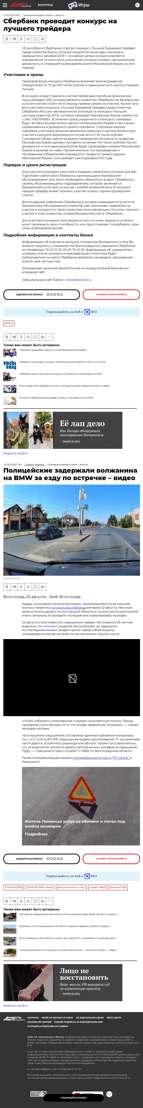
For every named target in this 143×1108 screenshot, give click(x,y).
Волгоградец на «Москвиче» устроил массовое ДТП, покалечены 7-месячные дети (67, 938)
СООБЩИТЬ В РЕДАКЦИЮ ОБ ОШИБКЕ (47, 1026)
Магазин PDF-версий (39, 1022)
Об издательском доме (90, 1018)
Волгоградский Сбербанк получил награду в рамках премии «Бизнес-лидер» (64, 385)
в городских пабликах (69, 607)
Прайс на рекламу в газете (57, 1018)
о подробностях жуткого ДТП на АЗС (101, 758)
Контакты (33, 1018)
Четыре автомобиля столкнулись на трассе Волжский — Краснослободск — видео (67, 950)
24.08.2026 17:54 (12, 464)
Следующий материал (74, 1098)
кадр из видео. (11, 578)
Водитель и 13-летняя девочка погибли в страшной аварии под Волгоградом (64, 926)
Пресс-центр (114, 1018)
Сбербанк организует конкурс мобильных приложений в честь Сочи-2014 (62, 362)
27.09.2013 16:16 (11, 15)
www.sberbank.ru (79, 280)
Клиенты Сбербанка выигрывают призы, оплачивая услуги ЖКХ (56, 397)
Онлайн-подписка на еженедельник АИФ (78, 1022)
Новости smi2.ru (15, 453)
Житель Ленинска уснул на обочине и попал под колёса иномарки (75, 823)
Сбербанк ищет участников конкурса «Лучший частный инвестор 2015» (60, 373)
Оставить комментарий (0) (111, 294)
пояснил (50, 626)
